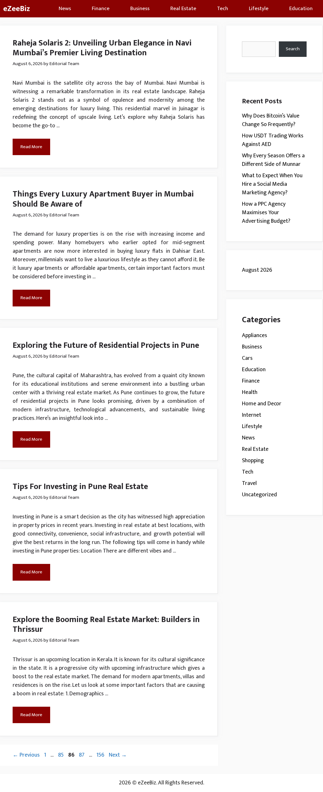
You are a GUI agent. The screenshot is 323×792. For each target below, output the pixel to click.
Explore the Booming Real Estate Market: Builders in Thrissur (106, 624)
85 (61, 755)
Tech (222, 8)
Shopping (253, 460)
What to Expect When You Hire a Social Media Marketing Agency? (272, 184)
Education (301, 8)
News (65, 8)
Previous (26, 755)
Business (140, 8)
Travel (249, 483)
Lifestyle (258, 8)
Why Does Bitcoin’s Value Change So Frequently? (270, 120)
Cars (247, 358)
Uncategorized (259, 494)
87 (82, 755)
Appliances (254, 335)
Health (249, 392)
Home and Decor (261, 403)
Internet (251, 415)
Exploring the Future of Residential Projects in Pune (106, 345)
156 (101, 755)
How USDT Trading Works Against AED (272, 140)
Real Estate (183, 8)
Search (293, 49)
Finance (100, 8)
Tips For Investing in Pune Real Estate (80, 486)
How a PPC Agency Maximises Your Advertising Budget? (266, 212)
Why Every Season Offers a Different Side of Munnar (273, 160)
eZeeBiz (16, 8)
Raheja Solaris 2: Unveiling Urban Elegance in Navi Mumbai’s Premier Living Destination (102, 48)
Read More (31, 147)
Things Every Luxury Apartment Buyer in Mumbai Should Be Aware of (103, 199)
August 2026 (257, 270)
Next (118, 755)
